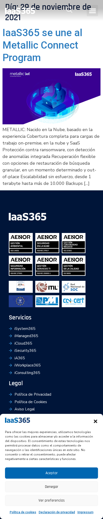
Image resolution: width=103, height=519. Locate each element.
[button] (95, 421)
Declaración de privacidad (57, 512)
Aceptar (52, 473)
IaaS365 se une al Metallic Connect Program (42, 45)
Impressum (86, 512)
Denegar (51, 486)
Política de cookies (23, 512)
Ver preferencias (51, 500)
